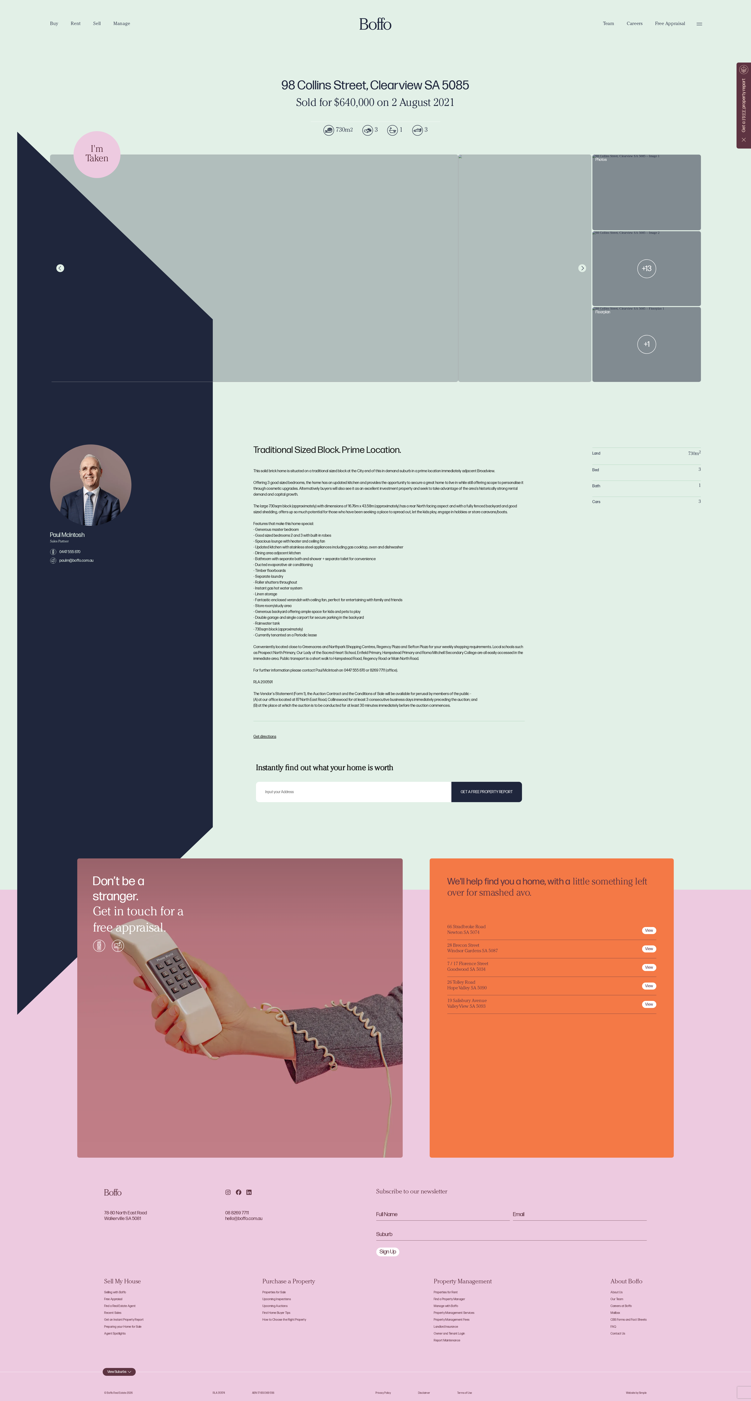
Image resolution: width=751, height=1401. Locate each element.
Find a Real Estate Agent (120, 1306)
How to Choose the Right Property (284, 1320)
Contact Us (618, 1334)
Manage (121, 24)
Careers (635, 24)
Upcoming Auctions (274, 1306)
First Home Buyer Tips (276, 1313)
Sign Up (388, 1251)
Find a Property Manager (449, 1299)
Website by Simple (636, 1393)
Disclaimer (424, 1393)
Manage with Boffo (446, 1306)
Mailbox (615, 1313)
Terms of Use (464, 1393)
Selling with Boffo (115, 1292)
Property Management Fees (451, 1320)
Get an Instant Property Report (124, 1320)
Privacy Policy (383, 1393)
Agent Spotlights (115, 1334)
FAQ (613, 1327)
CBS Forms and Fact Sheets (629, 1320)
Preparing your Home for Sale (122, 1327)
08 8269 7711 (237, 1213)
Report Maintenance (447, 1340)
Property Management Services (454, 1313)
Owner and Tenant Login (449, 1334)
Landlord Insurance (446, 1327)
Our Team (617, 1299)
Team (608, 24)
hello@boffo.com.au (243, 1218)
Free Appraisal (670, 24)
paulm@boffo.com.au (76, 560)
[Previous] (60, 268)
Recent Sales (112, 1313)
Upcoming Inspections (276, 1299)
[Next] (582, 268)
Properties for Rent (446, 1292)
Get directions (264, 736)
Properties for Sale (274, 1292)
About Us (617, 1292)
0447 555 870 (70, 552)
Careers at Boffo (621, 1306)
